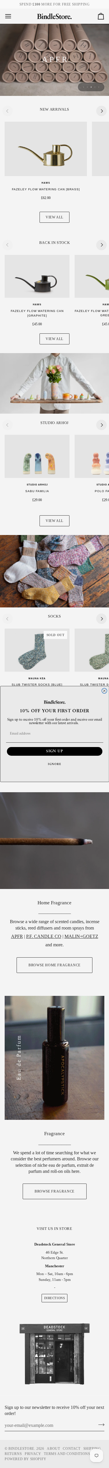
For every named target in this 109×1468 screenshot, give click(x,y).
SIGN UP (54, 751)
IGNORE (54, 764)
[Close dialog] (104, 690)
